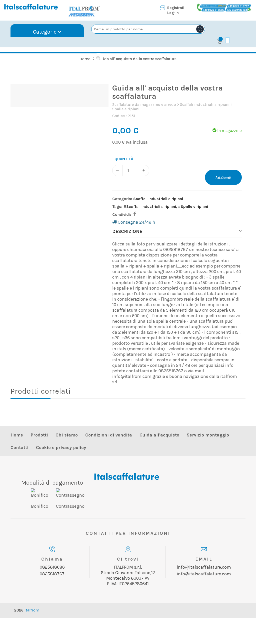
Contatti (19, 447)
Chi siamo (67, 435)
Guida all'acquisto (159, 435)
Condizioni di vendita (108, 435)
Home (85, 58)
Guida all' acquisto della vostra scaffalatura (137, 58)
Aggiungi (223, 177)
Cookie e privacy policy (61, 447)
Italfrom (31, 610)
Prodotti (39, 435)
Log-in (173, 13)
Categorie (45, 32)
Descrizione (127, 231)
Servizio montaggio (208, 435)
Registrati (175, 8)
